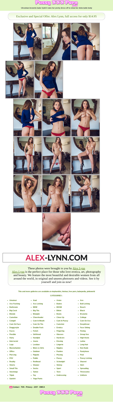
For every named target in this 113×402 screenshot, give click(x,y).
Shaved (83, 362)
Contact (16, 387)
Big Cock (13, 311)
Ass (81, 300)
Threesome (85, 372)
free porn (72, 291)
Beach (82, 307)
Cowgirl (12, 321)
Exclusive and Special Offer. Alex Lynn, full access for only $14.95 (56, 16)
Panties (59, 351)
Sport (58, 368)
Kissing (59, 341)
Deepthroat (84, 324)
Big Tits (36, 311)
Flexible (12, 334)
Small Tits (13, 368)
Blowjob (36, 314)
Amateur (13, 300)
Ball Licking (85, 304)
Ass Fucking (14, 304)
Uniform (83, 375)
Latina (82, 341)
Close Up (60, 317)
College (83, 317)
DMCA (42, 387)
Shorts (12, 365)
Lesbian (36, 345)
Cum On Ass (85, 321)
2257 (36, 387)
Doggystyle (14, 328)
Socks (35, 368)
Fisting (83, 331)
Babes (59, 304)
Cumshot (60, 324)
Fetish (35, 331)
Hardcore (60, 338)
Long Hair (84, 345)
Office (11, 351)
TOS (22, 387)
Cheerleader (38, 317)
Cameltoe (13, 317)
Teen (58, 372)
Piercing (12, 355)
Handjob (36, 338)
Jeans (35, 341)
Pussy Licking (86, 358)
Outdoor (36, 351)
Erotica (59, 328)
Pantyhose (84, 351)
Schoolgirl (60, 362)
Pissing (59, 355)
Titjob (11, 375)
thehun (65, 291)
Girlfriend (37, 334)
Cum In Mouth (38, 321)
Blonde (12, 314)
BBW (35, 307)
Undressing (61, 375)
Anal (35, 300)
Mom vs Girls (38, 348)
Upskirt (12, 379)
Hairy (11, 338)
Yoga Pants (37, 379)
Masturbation (14, 348)
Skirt (82, 365)
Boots (59, 314)
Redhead (36, 362)
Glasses (59, 334)
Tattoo (35, 372)
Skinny (59, 365)
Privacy (29, 387)
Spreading (84, 368)
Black (82, 311)
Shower (36, 365)
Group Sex (84, 334)
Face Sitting (85, 328)
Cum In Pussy (62, 321)
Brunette (83, 314)
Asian (58, 300)
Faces (12, 331)
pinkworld (91, 291)
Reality (12, 362)
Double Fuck (38, 328)
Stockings (13, 372)
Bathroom (13, 307)
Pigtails (36, 355)
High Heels (84, 338)
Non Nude (84, 348)
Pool (82, 355)
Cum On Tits (38, 324)
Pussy (59, 358)
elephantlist (56, 291)
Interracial (13, 341)
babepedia (81, 291)
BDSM (59, 307)
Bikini (58, 311)
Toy (34, 375)
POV (11, 358)
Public (35, 358)
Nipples (59, 348)
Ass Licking (38, 304)
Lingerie (59, 345)
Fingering (60, 331)
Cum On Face (15, 324)
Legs (11, 345)
